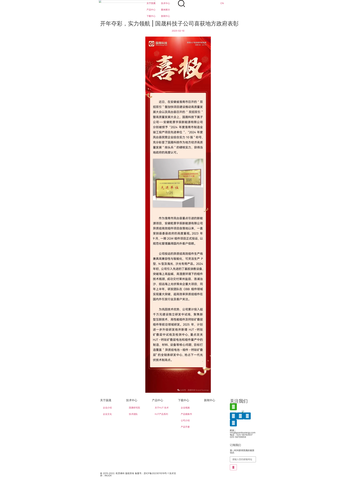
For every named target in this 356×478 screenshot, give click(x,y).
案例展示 (165, 9)
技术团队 (133, 414)
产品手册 (185, 426)
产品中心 (151, 9)
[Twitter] (247, 415)
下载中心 (151, 16)
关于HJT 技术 (162, 407)
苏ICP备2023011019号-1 (156, 473)
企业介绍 (107, 407)
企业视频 (185, 407)
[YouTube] (233, 422)
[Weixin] (233, 406)
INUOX (108, 475)
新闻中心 (165, 16)
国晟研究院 (134, 407)
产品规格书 (186, 414)
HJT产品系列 (161, 414)
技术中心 (165, 3)
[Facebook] (240, 415)
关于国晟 (151, 3)
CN (222, 3)
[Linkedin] (233, 415)
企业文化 (107, 414)
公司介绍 (185, 420)
